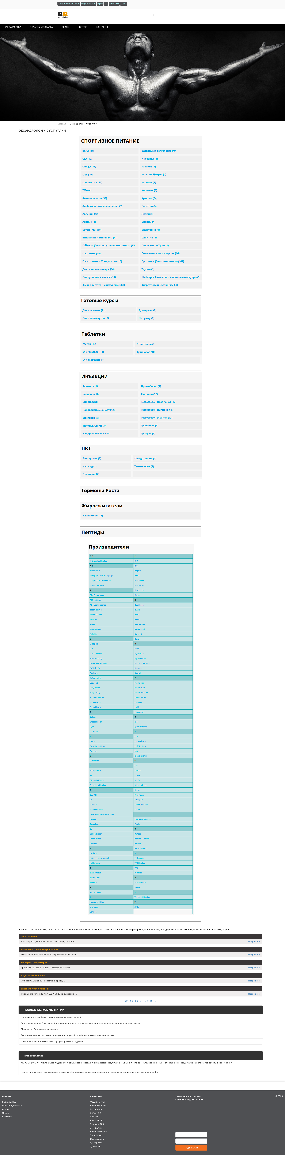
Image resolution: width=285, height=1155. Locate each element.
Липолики (114, 3)
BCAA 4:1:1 (95, 1113)
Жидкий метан (97, 1102)
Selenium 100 (97, 1124)
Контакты (102, 27)
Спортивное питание (69, 3)
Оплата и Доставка (41, 27)
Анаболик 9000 (98, 1105)
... (155, 1001)
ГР (106, 3)
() (126, 1001)
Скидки (66, 27)
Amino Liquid (96, 1120)
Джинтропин (96, 1142)
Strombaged (96, 1135)
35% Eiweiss (96, 1128)
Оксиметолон (97, 1139)
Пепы (123, 3)
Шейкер (94, 1116)
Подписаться (191, 1148)
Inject (100, 3)
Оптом (83, 27)
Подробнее (254, 941)
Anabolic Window (98, 1131)
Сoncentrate (96, 1109)
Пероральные (88, 3)
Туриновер (95, 1146)
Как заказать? (12, 27)
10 (151, 1001)
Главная (6, 1096)
